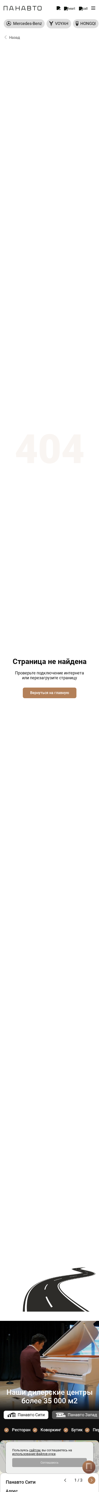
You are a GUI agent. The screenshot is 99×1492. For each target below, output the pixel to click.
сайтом (34, 1450)
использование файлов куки (33, 1454)
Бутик (77, 1429)
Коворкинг (51, 1429)
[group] (24, 23)
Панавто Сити (31, 1414)
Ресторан (21, 1429)
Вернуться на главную (49, 693)
